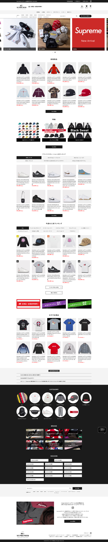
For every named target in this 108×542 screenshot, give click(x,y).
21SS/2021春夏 (30, 475)
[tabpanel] (19, 34)
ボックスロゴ (78, 491)
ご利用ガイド (77, 1)
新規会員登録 (70, 1)
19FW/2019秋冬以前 (31, 479)
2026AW (22, 15)
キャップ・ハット (48, 15)
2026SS (27, 15)
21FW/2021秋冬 (68, 471)
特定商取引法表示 (79, 536)
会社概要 (66, 536)
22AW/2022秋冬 (30, 471)
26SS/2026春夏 (58, 460)
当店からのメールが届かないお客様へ (56, 536)
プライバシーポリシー (88, 536)
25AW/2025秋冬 (30, 464)
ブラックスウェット (56, 492)
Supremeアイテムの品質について (86, 535)
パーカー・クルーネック (64, 491)
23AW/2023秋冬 (49, 468)
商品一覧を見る (54, 292)
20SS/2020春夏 (68, 475)
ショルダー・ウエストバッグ (71, 491)
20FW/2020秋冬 (49, 475)
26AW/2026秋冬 (34, 460)
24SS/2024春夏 (30, 468)
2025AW (31, 15)
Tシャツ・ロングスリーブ (41, 15)
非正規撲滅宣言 (75, 535)
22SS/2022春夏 (49, 471)
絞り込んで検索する (86, 15)
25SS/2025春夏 (49, 464)
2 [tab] (55, 52)
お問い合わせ (85, 1)
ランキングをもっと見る (54, 287)
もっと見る (54, 111)
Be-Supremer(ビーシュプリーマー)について (56, 535)
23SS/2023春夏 (68, 468)
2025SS (35, 15)
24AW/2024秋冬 (68, 464)
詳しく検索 (77, 488)
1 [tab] (52, 52)
